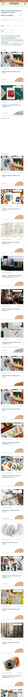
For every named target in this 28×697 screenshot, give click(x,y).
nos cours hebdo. (17, 44)
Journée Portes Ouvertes (9, 1)
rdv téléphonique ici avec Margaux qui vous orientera (10, 37)
